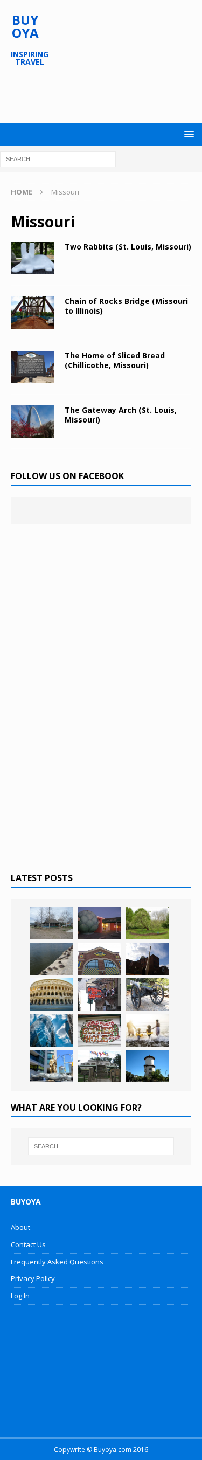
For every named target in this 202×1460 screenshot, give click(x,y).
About (20, 1227)
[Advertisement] (106, 94)
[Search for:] (58, 158)
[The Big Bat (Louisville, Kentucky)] (147, 959)
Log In (20, 1295)
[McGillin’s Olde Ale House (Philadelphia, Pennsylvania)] (99, 994)
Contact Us (28, 1244)
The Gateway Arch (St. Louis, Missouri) (121, 415)
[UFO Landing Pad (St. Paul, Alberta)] (99, 1066)
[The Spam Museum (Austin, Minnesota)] (99, 959)
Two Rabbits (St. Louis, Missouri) (128, 246)
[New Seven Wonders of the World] (51, 994)
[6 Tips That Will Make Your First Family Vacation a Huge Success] (147, 1030)
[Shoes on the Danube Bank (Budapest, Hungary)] (51, 959)
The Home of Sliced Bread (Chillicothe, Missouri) (115, 360)
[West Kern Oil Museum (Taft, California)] (51, 923)
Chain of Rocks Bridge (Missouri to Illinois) (126, 306)
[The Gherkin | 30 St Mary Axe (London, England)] (51, 1030)
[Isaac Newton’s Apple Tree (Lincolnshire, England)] (147, 923)
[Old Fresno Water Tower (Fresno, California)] (147, 1066)
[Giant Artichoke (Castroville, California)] (99, 923)
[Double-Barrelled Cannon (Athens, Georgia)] (147, 994)
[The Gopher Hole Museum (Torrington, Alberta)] (99, 1030)
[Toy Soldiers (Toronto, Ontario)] (51, 1066)
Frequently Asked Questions (57, 1262)
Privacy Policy (33, 1278)
